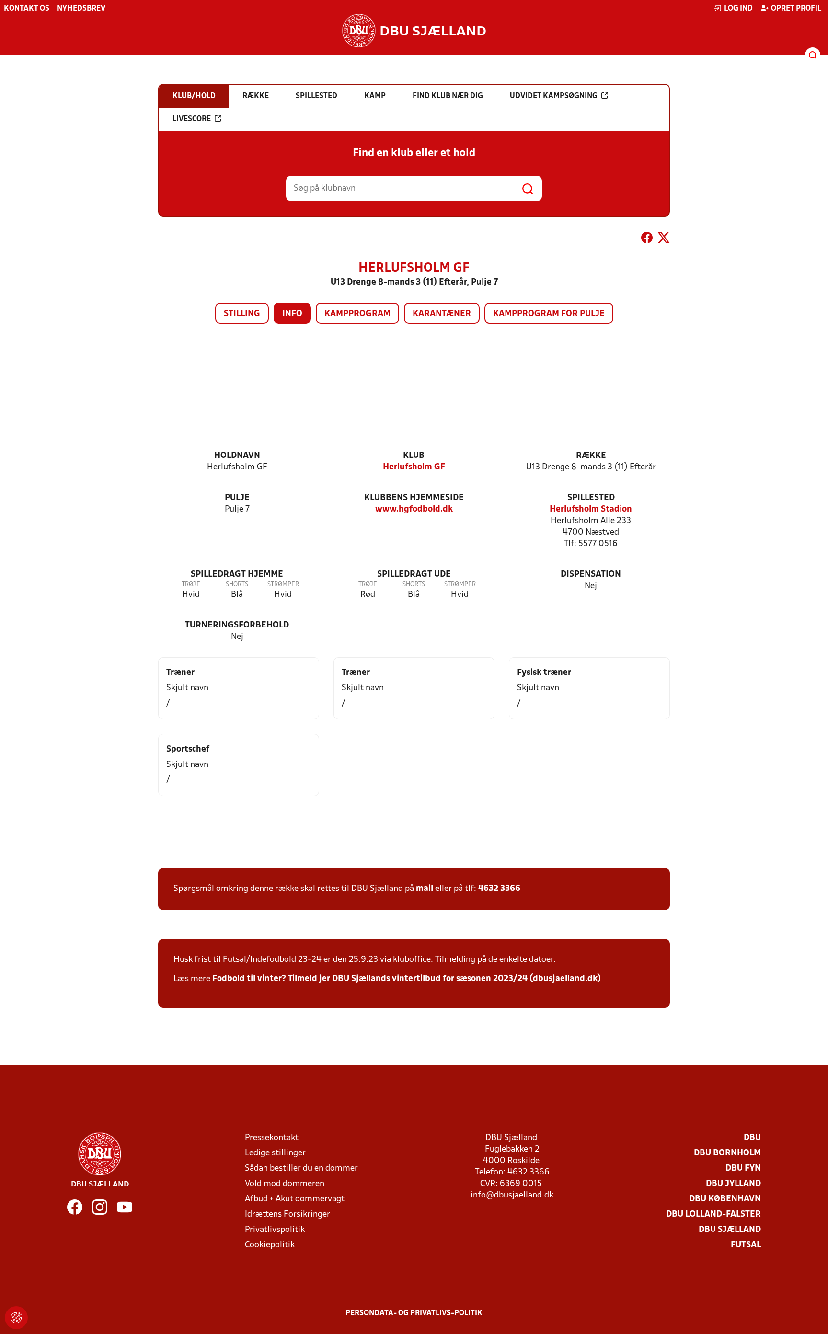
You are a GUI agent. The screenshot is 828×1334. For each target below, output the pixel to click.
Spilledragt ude (414, 574)
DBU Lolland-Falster (713, 1214)
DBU (752, 1138)
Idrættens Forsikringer (287, 1214)
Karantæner (442, 314)
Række (591, 456)
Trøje (191, 584)
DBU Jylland (733, 1184)
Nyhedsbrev (81, 8)
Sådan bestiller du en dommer (301, 1168)
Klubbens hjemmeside (414, 498)
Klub (414, 456)
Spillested (591, 498)
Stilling (242, 314)
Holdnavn (237, 456)
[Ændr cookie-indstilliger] (16, 1317)
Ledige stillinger (275, 1153)
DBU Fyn (743, 1168)
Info (292, 314)
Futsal (746, 1245)
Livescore (191, 119)
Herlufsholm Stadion (591, 509)
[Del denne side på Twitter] (663, 239)
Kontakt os (26, 8)
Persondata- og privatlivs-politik (414, 1313)
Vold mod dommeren (284, 1184)
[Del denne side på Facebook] (647, 239)
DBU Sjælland (730, 1230)
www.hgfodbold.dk (414, 509)
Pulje (237, 498)
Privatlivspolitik (275, 1230)
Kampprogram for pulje (549, 314)
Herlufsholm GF (414, 467)
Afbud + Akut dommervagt (295, 1199)
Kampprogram (357, 314)
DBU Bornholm (727, 1153)
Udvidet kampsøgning (554, 96)
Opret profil (796, 8)
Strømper (283, 584)
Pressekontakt (272, 1138)
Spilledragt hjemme (237, 574)
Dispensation (591, 574)
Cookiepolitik (270, 1245)
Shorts (237, 584)
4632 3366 (499, 889)
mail (424, 889)
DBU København (725, 1199)
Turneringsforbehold (237, 625)
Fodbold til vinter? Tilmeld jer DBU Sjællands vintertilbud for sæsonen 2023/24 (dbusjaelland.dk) (406, 979)
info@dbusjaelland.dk (512, 1195)
